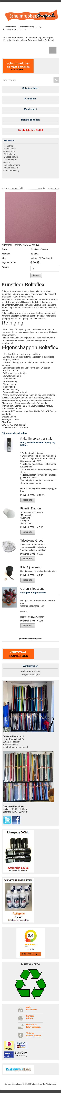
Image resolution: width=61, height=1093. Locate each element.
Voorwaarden (10, 27)
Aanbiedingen (10, 159)
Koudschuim (10, 149)
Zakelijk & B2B (11, 29)
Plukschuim (9, 154)
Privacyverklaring (26, 27)
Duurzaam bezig (11, 170)
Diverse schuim (11, 157)
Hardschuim (9, 151)
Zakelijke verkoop (12, 165)
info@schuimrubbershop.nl (15, 747)
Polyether (8, 146)
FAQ (39, 27)
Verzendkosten (11, 168)
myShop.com (36, 638)
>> (57, 188)
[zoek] (56, 80)
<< (38, 188)
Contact (24, 29)
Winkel (7, 162)
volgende (53, 188)
